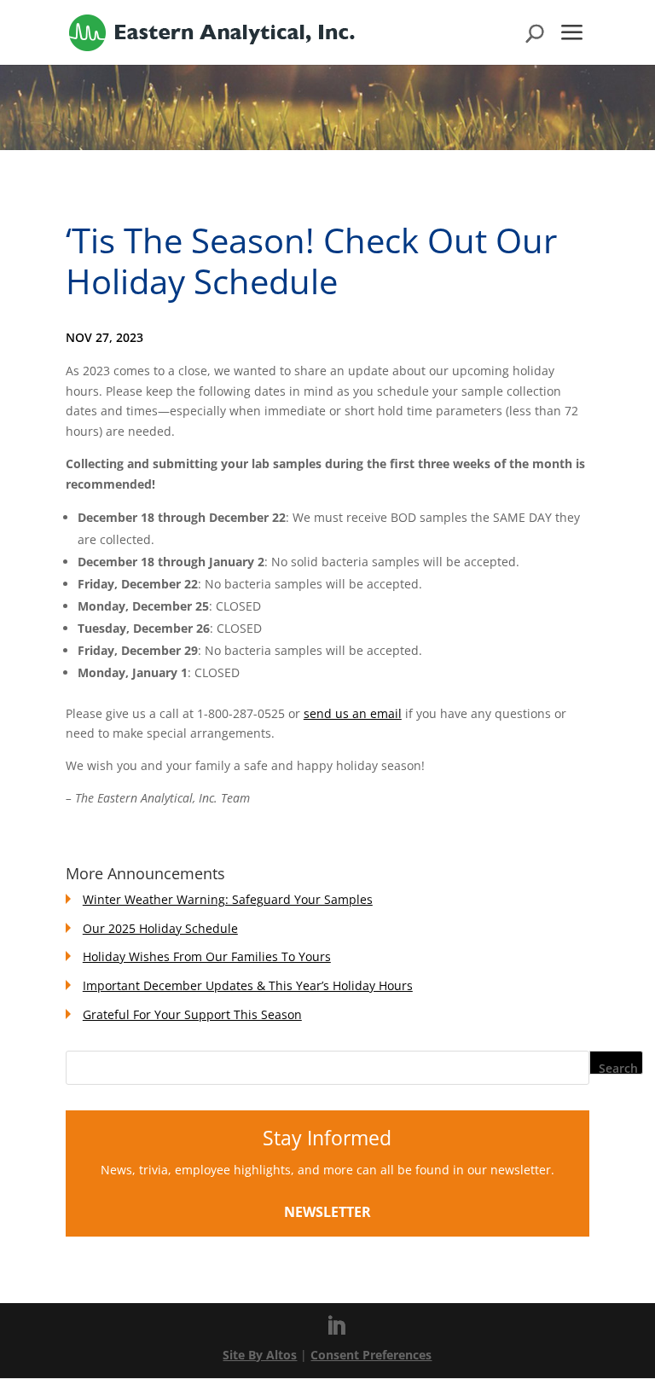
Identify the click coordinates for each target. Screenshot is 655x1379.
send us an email (353, 713)
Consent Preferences (371, 1355)
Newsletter (327, 1211)
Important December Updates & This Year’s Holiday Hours (248, 985)
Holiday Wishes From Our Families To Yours (207, 956)
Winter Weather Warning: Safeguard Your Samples (228, 899)
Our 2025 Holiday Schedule (160, 928)
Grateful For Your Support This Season (192, 1014)
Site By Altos (260, 1355)
